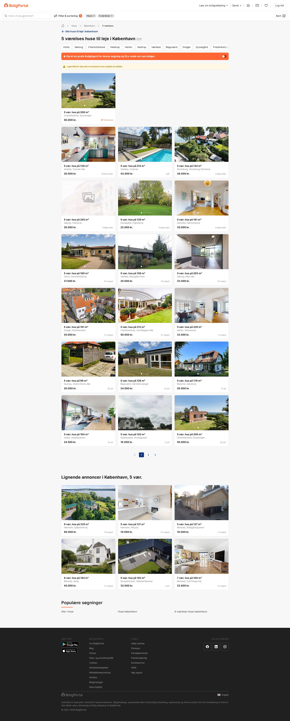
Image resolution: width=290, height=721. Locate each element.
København (89, 25)
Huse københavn (127, 611)
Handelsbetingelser (98, 667)
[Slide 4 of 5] (90, 105)
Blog (91, 648)
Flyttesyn (135, 648)
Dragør (187, 47)
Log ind (279, 5)
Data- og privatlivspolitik (101, 658)
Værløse (156, 47)
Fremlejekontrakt (139, 653)
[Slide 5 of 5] (92, 105)
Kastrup (141, 47)
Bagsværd (171, 47)
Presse (92, 653)
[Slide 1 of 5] (85, 105)
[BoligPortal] (16, 5)
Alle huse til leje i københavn (81, 31)
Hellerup (115, 47)
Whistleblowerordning (100, 672)
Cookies (93, 662)
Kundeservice (138, 662)
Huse (74, 25)
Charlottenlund (96, 47)
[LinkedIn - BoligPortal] (216, 646)
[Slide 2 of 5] (86, 105)
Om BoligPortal (96, 643)
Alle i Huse (67, 611)
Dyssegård (202, 47)
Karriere (93, 677)
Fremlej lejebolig (139, 658)
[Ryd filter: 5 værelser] (112, 16)
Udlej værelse (138, 643)
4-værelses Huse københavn (190, 611)
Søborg (79, 47)
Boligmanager (96, 682)
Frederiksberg (221, 47)
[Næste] (155, 454)
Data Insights (95, 687)
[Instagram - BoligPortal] (225, 646)
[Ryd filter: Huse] (94, 16)
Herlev (128, 47)
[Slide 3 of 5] (88, 105)
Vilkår (134, 667)
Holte (66, 47)
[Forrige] (134, 454)
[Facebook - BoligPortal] (207, 646)
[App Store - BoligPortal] (69, 650)
